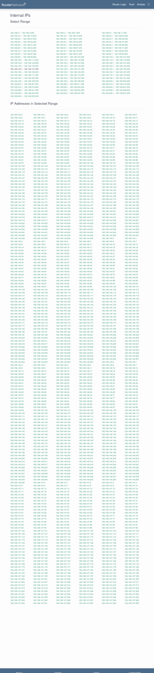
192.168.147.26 (85, 494)
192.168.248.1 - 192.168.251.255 (116, 93)
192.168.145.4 (62, 241)
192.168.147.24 (39, 494)
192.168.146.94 (39, 407)
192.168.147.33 (85, 497)
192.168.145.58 (39, 268)
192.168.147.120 (63, 539)
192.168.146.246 (86, 476)
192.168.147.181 (17, 570)
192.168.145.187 (86, 328)
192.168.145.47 (62, 262)
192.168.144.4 (108, 114)
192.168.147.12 (39, 488)
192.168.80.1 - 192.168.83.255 (115, 50)
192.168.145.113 (132, 292)
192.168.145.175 (109, 322)
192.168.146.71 (108, 395)
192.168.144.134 (40, 181)
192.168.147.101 (40, 530)
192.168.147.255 (132, 603)
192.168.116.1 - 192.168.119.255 (116, 59)
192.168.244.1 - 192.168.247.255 (70, 93)
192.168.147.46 (108, 503)
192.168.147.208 (63, 582)
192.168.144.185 (40, 205)
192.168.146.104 (132, 410)
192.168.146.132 (63, 425)
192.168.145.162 (86, 316)
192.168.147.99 (131, 527)
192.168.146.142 (17, 431)
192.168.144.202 (132, 211)
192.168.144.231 (86, 226)
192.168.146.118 (17, 419)
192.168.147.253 (86, 603)
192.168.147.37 (39, 500)
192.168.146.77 (108, 398)
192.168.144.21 (85, 123)
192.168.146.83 (85, 401)
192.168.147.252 (63, 603)
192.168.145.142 (109, 307)
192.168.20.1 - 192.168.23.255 (115, 35)
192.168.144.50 (62, 138)
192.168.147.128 (86, 542)
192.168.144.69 (62, 147)
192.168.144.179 (86, 202)
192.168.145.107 (132, 289)
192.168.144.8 (62, 117)
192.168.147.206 (17, 582)
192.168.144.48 (17, 138)
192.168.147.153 (109, 554)
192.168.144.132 (132, 178)
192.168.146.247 (109, 476)
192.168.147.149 (17, 554)
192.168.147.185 (109, 570)
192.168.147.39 (85, 500)
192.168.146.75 (62, 398)
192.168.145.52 (39, 265)
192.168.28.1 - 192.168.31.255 (69, 38)
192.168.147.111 (132, 533)
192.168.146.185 (40, 449)
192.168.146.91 (131, 404)
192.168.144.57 (85, 141)
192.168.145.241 (40, 355)
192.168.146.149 (40, 434)
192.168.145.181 (109, 325)
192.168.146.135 (132, 425)
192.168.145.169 (109, 319)
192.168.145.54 (85, 265)
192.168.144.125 (109, 175)
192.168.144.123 (63, 175)
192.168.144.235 (40, 229)
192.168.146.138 (63, 428)
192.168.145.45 (17, 262)
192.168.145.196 (132, 331)
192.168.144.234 (17, 229)
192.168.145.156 (132, 313)
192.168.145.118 (109, 295)
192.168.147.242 (109, 597)
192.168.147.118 (17, 539)
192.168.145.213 (86, 340)
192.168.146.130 (17, 425)
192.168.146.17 (85, 371)
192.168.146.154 (17, 437)
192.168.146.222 (17, 467)
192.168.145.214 (109, 340)
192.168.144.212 (63, 217)
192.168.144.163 (132, 193)
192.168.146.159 (86, 437)
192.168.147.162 (40, 561)
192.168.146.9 (39, 368)
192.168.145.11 (85, 244)
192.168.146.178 (17, 446)
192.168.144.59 (131, 141)
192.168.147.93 (39, 527)
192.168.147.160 (132, 557)
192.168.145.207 (86, 337)
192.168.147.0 (39, 482)
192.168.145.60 (85, 268)
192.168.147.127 (63, 542)
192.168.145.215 (132, 340)
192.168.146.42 (39, 383)
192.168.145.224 (63, 346)
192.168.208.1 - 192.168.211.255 (70, 84)
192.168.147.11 (17, 488)
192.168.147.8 (85, 485)
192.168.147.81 (62, 521)
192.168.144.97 (17, 162)
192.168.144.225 (86, 223)
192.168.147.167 (132, 561)
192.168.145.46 (39, 262)
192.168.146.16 (62, 371)
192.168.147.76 (85, 518)
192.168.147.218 (17, 588)
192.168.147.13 (62, 488)
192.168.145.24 (108, 250)
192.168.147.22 (131, 491)
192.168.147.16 (131, 488)
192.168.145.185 (40, 328)
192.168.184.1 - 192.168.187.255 (70, 78)
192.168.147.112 (17, 536)
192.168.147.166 (109, 561)
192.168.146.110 (132, 413)
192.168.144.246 (17, 235)
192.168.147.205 (132, 579)
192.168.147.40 (108, 500)
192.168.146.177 (132, 443)
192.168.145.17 (85, 247)
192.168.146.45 (108, 383)
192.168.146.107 (63, 413)
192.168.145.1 (131, 238)
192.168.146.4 (62, 365)
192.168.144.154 (86, 190)
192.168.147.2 (85, 482)
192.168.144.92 (39, 159)
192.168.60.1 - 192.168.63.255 (23, 47)
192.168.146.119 (40, 419)
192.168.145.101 (132, 286)
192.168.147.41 (131, 500)
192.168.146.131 (40, 425)
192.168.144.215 (132, 217)
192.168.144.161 (86, 193)
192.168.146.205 (40, 458)
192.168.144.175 (132, 199)
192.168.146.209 (132, 458)
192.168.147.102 (63, 530)
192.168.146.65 (108, 392)
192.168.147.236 (132, 594)
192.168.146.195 (86, 452)
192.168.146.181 (86, 446)
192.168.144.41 (131, 132)
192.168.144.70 (85, 147)
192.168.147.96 (85, 527)
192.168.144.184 (17, 205)
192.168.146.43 (62, 383)
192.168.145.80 (85, 277)
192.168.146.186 (63, 449)
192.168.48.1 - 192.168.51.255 (23, 44)
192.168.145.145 (40, 310)
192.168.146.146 (109, 431)
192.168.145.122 (63, 298)
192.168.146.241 (109, 473)
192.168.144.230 (63, 226)
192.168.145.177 (17, 325)
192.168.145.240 (17, 355)
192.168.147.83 (108, 521)
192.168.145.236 (63, 352)
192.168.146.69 (62, 395)
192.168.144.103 (17, 166)
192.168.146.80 (39, 401)
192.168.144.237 (86, 229)
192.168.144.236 (63, 229)
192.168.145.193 (86, 331)
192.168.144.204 (40, 214)
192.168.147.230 (132, 591)
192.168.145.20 (17, 250)
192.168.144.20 (62, 123)
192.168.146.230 (17, 470)
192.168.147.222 (109, 588)
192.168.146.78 (131, 398)
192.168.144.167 (86, 196)
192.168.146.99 (17, 410)
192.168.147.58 (85, 509)
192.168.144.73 (17, 150)
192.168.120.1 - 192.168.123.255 (24, 63)
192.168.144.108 (132, 166)
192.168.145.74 (85, 274)
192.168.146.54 (39, 389)
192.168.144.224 (63, 223)
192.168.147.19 (62, 491)
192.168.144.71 (108, 147)
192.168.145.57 (17, 268)
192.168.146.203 (132, 455)
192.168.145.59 (62, 268)
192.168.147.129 (109, 542)
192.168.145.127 (40, 301)
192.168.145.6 (108, 241)
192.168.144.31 (39, 129)
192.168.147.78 (131, 518)
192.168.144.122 (40, 175)
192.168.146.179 (40, 446)
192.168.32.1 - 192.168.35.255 (115, 38)
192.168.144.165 (40, 196)
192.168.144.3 (85, 114)
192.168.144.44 (62, 135)
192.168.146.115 (109, 416)
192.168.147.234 (86, 594)
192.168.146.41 (17, 383)
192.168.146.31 (131, 377)
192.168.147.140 (86, 548)
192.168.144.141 (63, 184)
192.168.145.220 (109, 343)
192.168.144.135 (63, 181)
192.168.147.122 (109, 539)
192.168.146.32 (17, 380)
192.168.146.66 (131, 392)
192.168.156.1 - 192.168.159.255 (24, 72)
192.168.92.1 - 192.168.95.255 (115, 53)
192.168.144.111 (63, 169)
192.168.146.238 (40, 473)
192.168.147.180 (132, 567)
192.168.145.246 (17, 358)
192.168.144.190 (17, 208)
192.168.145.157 (17, 316)
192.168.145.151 (17, 313)
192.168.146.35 (85, 380)
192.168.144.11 (131, 117)
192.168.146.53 (17, 389)
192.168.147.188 (40, 573)
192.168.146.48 (39, 386)
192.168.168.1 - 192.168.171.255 (24, 75)
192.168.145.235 (40, 352)
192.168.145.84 (17, 280)
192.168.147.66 (131, 512)
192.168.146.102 (86, 410)
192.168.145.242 (63, 355)
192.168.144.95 (108, 159)
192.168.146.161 (132, 437)
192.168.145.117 (86, 295)
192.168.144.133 (17, 181)
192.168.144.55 (39, 141)
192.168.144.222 (17, 223)
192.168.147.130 (132, 542)
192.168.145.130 (109, 301)
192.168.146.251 (63, 479)
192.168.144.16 (108, 120)
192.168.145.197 (17, 334)
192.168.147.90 (108, 524)
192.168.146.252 (86, 479)
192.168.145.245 (132, 355)
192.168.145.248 (63, 358)
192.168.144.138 (132, 181)
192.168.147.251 (40, 603)
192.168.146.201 (86, 455)
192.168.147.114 (63, 536)
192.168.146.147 (132, 431)
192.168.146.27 (39, 377)
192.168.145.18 (108, 247)
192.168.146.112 (40, 416)
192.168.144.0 (16, 114)
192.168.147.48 (17, 506)
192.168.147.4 (131, 482)
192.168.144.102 (132, 162)
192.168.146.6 (108, 365)
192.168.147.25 (62, 494)
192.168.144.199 (63, 211)
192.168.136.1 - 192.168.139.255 (70, 66)
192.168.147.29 (17, 497)
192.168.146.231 (40, 470)
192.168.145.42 (85, 259)
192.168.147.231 (17, 594)
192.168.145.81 (108, 277)
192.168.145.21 (39, 250)
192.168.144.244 (109, 232)
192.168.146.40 (131, 380)
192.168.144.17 (131, 120)
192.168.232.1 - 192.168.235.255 (70, 90)
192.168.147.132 (40, 545)
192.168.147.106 (17, 533)
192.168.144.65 (108, 144)
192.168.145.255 (86, 362)
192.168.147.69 (62, 515)
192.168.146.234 (109, 470)
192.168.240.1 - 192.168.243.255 (24, 93)
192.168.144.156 (132, 190)
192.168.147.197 (86, 576)
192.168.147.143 (17, 551)
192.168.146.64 (85, 392)
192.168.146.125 (40, 422)
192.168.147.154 (132, 554)
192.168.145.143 (132, 307)
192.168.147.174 (132, 564)
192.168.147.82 (85, 521)
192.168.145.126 (17, 301)
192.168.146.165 (86, 440)
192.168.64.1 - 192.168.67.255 (69, 47)
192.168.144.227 (132, 223)
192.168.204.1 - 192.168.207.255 (24, 84)
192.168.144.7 (39, 117)
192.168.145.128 (63, 301)
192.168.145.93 (85, 283)
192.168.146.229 (132, 467)
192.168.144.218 (63, 220)
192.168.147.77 (108, 518)
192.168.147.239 (40, 597)
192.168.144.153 (63, 190)
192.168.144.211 (40, 217)
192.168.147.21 (108, 491)
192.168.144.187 (86, 205)
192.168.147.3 (108, 482)
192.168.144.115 (17, 172)
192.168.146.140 (109, 428)
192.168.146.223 (40, 467)
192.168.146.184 (17, 449)
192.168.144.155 (109, 190)
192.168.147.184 (86, 570)
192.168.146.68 (39, 395)
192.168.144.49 (39, 138)
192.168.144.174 (109, 199)
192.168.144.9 (85, 117)
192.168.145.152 (40, 313)
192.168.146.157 (40, 437)
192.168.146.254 (132, 479)
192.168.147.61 (17, 512)
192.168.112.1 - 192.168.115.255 (70, 59)
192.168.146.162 (17, 440)
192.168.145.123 (86, 298)
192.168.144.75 (62, 150)
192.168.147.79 (17, 521)
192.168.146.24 (108, 374)
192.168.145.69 (17, 274)
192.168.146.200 (63, 455)
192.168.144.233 (132, 226)
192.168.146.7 (131, 365)
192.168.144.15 (85, 120)
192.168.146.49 (62, 386)
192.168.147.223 (132, 588)
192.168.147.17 (17, 491)
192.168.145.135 (86, 304)
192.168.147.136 (132, 545)
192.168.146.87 (39, 404)
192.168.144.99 (62, 162)
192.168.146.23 (85, 374)
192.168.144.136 (86, 181)
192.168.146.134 (109, 425)
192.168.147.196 (63, 576)
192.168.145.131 (132, 301)
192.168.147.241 (86, 597)
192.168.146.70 (85, 395)
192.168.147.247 (86, 600)
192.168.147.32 (62, 497)
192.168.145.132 (17, 304)
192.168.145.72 (62, 274)
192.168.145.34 (39, 256)
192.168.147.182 (40, 570)
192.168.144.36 (17, 132)
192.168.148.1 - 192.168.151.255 (70, 69)
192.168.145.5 (85, 241)
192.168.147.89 (85, 524)
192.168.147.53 (131, 506)
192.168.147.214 (63, 585)
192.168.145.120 (17, 298)
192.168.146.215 (132, 461)
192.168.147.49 (39, 506)
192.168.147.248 (109, 600)
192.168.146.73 (17, 398)
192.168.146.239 (63, 473)
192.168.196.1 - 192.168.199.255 (70, 81)
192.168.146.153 (132, 434)
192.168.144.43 (39, 135)
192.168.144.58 (108, 141)
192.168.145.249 (86, 358)
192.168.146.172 (63, 443)
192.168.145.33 (17, 256)
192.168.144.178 (63, 202)
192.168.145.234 (17, 352)
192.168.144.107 (109, 166)
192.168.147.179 (109, 567)
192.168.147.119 (40, 539)
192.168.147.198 (109, 576)
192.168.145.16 (62, 247)
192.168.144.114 (132, 169)
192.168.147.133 (63, 545)
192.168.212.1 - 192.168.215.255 (116, 84)
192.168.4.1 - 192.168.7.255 (68, 32)
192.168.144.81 (62, 153)
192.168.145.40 (39, 259)
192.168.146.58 (108, 389)
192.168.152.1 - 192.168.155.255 (116, 69)
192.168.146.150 (63, 434)
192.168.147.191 (109, 573)
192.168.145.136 (109, 304)
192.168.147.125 (40, 542)
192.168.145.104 (63, 289)
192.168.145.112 (109, 292)
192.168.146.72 (131, 395)
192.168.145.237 (86, 352)
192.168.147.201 (40, 579)
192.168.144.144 (132, 184)
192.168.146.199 (40, 455)
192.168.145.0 (108, 238)
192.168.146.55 (62, 389)
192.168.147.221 (86, 588)
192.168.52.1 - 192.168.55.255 (69, 44)
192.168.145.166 (40, 319)
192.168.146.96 (85, 407)
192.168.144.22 (108, 123)
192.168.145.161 (63, 316)
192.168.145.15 (39, 247)
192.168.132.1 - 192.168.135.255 (24, 66)
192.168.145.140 (63, 307)
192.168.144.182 (109, 202)
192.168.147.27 (108, 494)
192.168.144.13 (39, 120)
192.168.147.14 (85, 488)
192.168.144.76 (85, 150)
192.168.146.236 (132, 470)
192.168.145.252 (17, 362)
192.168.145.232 (109, 349)
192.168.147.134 (86, 545)
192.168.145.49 (108, 262)
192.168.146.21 (39, 374)
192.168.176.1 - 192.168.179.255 (116, 75)
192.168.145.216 (17, 343)
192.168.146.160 (109, 437)
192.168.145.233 (132, 349)
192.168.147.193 (17, 576)
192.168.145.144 (17, 310)
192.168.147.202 (63, 579)
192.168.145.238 (109, 352)
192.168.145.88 (108, 280)
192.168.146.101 (63, 410)
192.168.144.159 (40, 193)
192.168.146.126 (63, 422)
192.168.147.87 (39, 524)
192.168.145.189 (132, 328)
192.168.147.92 (17, 527)
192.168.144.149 (109, 187)
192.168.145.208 (109, 337)
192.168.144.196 (132, 208)
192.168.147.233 (63, 594)
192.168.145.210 (17, 340)
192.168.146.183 (132, 446)
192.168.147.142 (132, 548)
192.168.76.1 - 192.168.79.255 (69, 50)
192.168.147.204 (109, 579)
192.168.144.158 (17, 193)
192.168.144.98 (39, 162)
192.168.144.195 (109, 208)
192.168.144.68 (39, 147)
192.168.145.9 (39, 244)
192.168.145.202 (109, 334)
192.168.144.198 (40, 211)
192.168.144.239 (132, 229)
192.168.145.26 (17, 253)
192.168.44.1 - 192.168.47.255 (115, 41)
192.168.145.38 (131, 256)
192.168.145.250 (109, 358)
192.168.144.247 (40, 235)
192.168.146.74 (39, 398)
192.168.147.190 (86, 573)
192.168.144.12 (17, 120)
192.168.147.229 (109, 591)
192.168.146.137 (40, 428)
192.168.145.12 (108, 244)
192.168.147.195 (40, 576)
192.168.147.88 (62, 524)
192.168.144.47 (131, 135)
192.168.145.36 (85, 256)
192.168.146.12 (108, 368)
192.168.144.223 (40, 223)
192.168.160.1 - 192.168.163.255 (70, 72)
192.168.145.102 (17, 289)
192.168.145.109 (40, 292)
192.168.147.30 (39, 497)
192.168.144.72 (131, 147)
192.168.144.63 (62, 144)
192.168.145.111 (86, 292)
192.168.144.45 (85, 135)
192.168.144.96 (131, 159)
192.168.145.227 (132, 346)
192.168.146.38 (108, 380)
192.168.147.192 (132, 573)
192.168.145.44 (131, 259)
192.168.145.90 (17, 283)
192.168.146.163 (40, 440)
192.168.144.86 (39, 156)
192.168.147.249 (132, 600)
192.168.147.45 (85, 503)
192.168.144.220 (109, 220)
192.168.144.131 (109, 178)
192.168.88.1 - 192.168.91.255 (69, 53)
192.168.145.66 (85, 271)
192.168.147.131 (17, 545)
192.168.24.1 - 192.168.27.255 (23, 38)
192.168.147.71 (108, 515)
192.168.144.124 (86, 175)
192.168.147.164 (86, 561)
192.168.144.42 (17, 135)
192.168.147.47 (131, 503)
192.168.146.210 (17, 461)
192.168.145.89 (131, 280)
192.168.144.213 (86, 217)
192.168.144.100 (86, 162)
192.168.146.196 (109, 452)
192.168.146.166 (109, 440)
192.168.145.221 (132, 343)
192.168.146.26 (17, 377)
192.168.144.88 (85, 156)
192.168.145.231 (86, 349)
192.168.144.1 (39, 114)
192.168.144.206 (86, 214)
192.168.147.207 (40, 582)
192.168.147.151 (63, 554)
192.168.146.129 (132, 422)
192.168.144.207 (109, 214)
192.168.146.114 (86, 416)
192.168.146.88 (62, 404)
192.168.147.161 (17, 561)
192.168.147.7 (62, 485)
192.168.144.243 (86, 232)
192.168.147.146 (86, 551)
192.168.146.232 (63, 470)
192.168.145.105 (86, 289)
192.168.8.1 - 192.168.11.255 (114, 32)
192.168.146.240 (86, 473)
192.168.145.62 (131, 268)
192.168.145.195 (109, 331)
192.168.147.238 (17, 597)
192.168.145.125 (132, 298)
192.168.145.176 (132, 322)
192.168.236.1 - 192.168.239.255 (116, 90)
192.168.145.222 (17, 346)
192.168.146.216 (17, 464)
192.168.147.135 (109, 545)
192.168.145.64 (39, 271)
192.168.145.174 (86, 322)
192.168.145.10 (62, 244)
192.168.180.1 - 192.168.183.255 (24, 78)
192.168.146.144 (63, 431)
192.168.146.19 (131, 371)
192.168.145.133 (40, 304)
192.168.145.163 (109, 316)
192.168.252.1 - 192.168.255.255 (24, 96)
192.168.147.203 (86, 579)
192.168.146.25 (131, 374)
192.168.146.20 (17, 374)
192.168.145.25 (131, 250)
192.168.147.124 (17, 542)
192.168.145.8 (16, 244)
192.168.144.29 (131, 126)
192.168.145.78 (39, 277)
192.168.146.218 (63, 464)
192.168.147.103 (86, 530)
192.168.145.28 (39, 253)
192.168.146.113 (63, 416)
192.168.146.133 (86, 425)
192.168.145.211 (40, 340)
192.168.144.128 (40, 178)
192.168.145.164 (132, 316)
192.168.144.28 (108, 126)
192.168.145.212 (63, 340)
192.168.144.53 (131, 138)
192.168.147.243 (132, 597)
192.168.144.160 (63, 193)
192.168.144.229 (40, 226)
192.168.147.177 (63, 567)
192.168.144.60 (17, 144)
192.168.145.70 (39, 274)
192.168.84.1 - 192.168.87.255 (23, 53)
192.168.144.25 (39, 126)
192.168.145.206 (63, 337)
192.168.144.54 (17, 141)
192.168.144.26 (62, 126)
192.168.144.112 (86, 169)
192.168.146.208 (109, 458)
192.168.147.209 (86, 582)
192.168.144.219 (86, 220)
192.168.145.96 (17, 286)
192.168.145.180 (86, 325)
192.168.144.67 (17, 147)
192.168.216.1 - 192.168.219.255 (24, 87)
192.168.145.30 (85, 253)
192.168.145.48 (85, 262)
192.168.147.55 (17, 509)
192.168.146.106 (40, 413)
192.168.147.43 (39, 503)
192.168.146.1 (131, 362)
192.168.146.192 (17, 452)
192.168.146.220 (109, 464)
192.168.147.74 (39, 518)
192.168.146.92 (17, 407)
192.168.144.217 (40, 220)
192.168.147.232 (40, 594)
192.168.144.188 (109, 205)
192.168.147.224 (17, 591)
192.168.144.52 (108, 138)
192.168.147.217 (132, 585)
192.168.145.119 (132, 295)
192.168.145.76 (131, 274)
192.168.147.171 (63, 564)
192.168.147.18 (39, 491)
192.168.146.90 (108, 404)
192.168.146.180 (63, 446)
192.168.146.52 (131, 386)
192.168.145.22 (62, 250)
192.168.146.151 (86, 434)
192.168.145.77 (17, 277)
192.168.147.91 (131, 524)
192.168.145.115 (40, 295)
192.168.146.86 (17, 404)
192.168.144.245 (132, 232)
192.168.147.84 (131, 521)
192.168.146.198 (17, 455)
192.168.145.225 (86, 346)
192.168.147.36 (17, 500)
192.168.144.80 (39, 153)
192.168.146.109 (109, 413)
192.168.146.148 (17, 434)
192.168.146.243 (17, 476)
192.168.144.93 (62, 159)
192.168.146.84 (108, 401)
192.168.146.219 (86, 464)
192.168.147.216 (109, 585)
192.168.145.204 (17, 337)
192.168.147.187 (17, 573)
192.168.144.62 (39, 144)
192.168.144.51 (85, 138)
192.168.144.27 (85, 126)
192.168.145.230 (63, 349)
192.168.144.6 (16, 117)
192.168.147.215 (86, 585)
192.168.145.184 (17, 328)
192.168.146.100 (40, 410)
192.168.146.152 (109, 434)
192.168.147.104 (109, 530)
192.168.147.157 (63, 557)
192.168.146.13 (131, 368)
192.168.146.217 (40, 464)
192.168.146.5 (85, 365)
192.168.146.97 (108, 407)
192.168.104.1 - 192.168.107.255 (116, 56)
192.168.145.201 (86, 334)
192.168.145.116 (63, 295)
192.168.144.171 (40, 199)
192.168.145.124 (109, 298)
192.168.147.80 (39, 521)
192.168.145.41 (62, 259)
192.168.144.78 (131, 150)
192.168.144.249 (86, 235)
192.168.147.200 (17, 579)
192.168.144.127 (17, 178)
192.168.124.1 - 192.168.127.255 (70, 63)
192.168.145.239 (132, 352)
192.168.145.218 (63, 343)
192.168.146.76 (85, 398)
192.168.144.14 (62, 120)
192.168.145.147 (86, 310)
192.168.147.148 (132, 551)
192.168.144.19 (39, 123)
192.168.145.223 (40, 346)
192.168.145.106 (109, 289)
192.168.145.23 (85, 250)
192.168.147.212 (17, 585)
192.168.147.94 (62, 527)
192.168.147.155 (17, 557)
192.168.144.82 (85, 153)
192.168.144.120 (132, 172)
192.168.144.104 (40, 166)
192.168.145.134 (63, 304)
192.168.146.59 (131, 389)
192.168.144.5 (131, 114)
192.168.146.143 (40, 431)
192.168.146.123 (132, 419)
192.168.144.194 (86, 208)
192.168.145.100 (109, 286)
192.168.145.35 (62, 256)
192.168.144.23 (131, 123)
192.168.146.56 (85, 389)
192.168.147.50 (62, 506)
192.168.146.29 (85, 377)
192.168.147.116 (109, 536)
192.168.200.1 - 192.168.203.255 (116, 81)
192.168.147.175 (17, 567)
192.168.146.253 (109, 479)
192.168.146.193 (40, 452)
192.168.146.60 (17, 392)
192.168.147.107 (40, 533)
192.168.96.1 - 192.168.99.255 (23, 56)
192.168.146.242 (132, 473)
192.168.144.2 (62, 114)
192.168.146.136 (17, 428)
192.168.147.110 (109, 533)
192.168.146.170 (40, 443)
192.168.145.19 (131, 247)
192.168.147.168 (17, 564)
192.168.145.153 (63, 313)
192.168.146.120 (63, 419)
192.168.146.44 (85, 383)
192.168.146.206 (63, 458)
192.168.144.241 (40, 232)
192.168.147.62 (39, 512)
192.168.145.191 (40, 331)
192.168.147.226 (40, 591)
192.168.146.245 (63, 476)
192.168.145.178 (40, 325)
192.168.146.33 (39, 380)
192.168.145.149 (109, 310)
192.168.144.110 (40, 169)
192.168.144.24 (17, 126)
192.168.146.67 (17, 395)
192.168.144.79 (17, 153)
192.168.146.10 (62, 368)
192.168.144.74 (39, 150)
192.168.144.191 (40, 208)
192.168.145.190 (17, 331)
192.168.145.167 (63, 319)
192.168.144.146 (40, 187)
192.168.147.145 (63, 551)
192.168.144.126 (132, 175)
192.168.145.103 (40, 289)
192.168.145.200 (63, 334)
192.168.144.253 (40, 238)
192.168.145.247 (40, 358)
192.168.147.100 (17, 530)
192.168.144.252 (17, 238)
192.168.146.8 (16, 368)
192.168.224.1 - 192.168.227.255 (116, 87)
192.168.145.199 (40, 334)
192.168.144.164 (17, 196)
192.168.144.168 (109, 196)
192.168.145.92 (62, 283)
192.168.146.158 (63, 437)
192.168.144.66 (131, 144)
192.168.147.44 (62, 503)
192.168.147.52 (108, 506)
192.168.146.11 (85, 368)
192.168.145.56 (131, 265)
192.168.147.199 (132, 576)
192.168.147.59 (108, 509)
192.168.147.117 (132, 536)
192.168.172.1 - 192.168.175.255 (70, 75)
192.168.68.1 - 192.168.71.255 (115, 47)
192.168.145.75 (108, 274)
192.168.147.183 (63, 570)
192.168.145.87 (85, 280)
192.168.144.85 (17, 156)
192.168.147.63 (62, 512)
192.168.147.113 (40, 536)
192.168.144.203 (17, 214)
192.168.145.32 (131, 253)
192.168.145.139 (40, 307)
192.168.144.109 (17, 169)
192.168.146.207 (86, 458)
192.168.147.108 (63, 533)
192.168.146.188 (86, 449)
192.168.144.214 (109, 217)
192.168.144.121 (17, 175)
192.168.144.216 (17, 220)
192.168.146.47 (17, 386)
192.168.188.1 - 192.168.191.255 (116, 78)
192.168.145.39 (17, 259)
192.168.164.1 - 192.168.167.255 (116, 72)
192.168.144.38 (62, 132)
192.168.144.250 (109, 235)
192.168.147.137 (17, 548)
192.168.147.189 (63, 573)
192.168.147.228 (86, 591)
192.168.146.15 (39, 371)
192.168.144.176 (17, 202)
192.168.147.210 (109, 582)
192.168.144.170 (17, 199)
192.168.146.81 (62, 401)
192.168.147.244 (17, 600)
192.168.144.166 (63, 196)
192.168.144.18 (17, 123)
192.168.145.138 (17, 307)
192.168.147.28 (131, 494)
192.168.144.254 (63, 238)
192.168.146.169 (17, 443)
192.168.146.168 (132, 440)
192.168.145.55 (108, 265)
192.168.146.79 (17, 401)
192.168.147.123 (132, 539)
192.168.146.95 (62, 407)
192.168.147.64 (85, 512)
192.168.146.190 (132, 449)
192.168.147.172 (86, 564)
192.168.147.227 (63, 591)
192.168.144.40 (108, 132)
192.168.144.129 (63, 178)
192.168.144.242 (63, 232)
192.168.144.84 (131, 153)
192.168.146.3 (39, 365)
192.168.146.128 (109, 422)
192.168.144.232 (109, 226)
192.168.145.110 (63, 292)
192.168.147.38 (62, 500)
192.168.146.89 (85, 404)
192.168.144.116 (40, 172)
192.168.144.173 (86, 199)
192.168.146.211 (40, 461)
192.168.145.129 (86, 301)
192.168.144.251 (132, 235)
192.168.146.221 (132, 464)
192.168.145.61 (108, 268)
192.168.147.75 (62, 518)
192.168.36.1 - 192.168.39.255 (23, 41)
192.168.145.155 (109, 313)
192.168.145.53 (62, 265)
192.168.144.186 (63, 205)
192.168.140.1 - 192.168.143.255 (116, 66)
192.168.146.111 (17, 416)
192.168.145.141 (86, 307)
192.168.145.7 (131, 241)
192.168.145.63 (17, 271)
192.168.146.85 (131, 401)
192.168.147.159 (109, 557)
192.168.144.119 (109, 172)
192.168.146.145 (86, 431)
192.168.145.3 (39, 241)
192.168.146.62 (39, 392)
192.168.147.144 (40, 551)
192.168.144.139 (17, 184)
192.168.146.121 (86, 419)
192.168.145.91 (39, 283)
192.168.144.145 (17, 187)
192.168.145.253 (40, 362)
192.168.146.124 (17, 422)
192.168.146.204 (17, 458)
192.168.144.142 (86, 184)
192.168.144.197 (17, 211)
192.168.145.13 (131, 244)
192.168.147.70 (85, 515)
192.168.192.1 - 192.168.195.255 (24, 81)
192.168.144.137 (109, 181)
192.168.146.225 (86, 467)
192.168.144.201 (109, 211)
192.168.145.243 (86, 355)
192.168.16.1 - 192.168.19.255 (69, 35)
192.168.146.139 (86, 428)
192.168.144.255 (86, 238)
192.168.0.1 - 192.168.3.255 (22, 32)
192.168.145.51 (17, 265)
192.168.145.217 (40, 343)
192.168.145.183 (132, 325)
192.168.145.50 (131, 262)
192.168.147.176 (40, 567)
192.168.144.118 (86, 172)
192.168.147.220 (63, 588)
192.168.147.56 (39, 509)
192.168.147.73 (17, 518)
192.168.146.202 (109, 455)
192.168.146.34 (62, 380)
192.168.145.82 (131, 277)
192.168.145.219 (86, 343)
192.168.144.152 (40, 190)
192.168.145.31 (108, 253)
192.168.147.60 (131, 509)
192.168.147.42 (17, 503)
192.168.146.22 (62, 374)
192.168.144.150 (132, 187)
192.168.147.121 (86, 539)
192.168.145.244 (109, 355)
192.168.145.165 (17, 319)
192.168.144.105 (63, 166)
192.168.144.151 (17, 190)
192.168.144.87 (62, 156)
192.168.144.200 (86, 211)
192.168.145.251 (132, 358)
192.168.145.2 (16, 241)
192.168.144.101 (109, 162)
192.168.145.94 (108, 283)
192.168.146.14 (17, 371)
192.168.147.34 (108, 497)
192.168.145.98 (62, 286)
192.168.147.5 (16, 485)
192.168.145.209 (132, 337)
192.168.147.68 (39, 515)
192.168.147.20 (85, 491)
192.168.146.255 (17, 482)
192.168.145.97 (39, 286)
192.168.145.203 (132, 334)
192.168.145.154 (86, 313)
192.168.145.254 (63, 362)
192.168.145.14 (17, 247)
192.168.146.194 (63, 452)
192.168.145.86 (62, 280)
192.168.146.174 (86, 443)
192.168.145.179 (63, 325)
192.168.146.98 (131, 407)
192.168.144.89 (108, 156)
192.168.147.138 (40, 548)
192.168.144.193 (63, 208)
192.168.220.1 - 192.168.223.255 (70, 87)
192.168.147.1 (62, 482)
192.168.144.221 (132, 220)
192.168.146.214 (109, 461)
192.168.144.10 (108, 117)
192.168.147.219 (40, 588)
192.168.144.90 (131, 156)
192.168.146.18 (108, 371)
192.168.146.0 (108, 362)
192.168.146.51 (108, 386)
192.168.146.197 (132, 452)
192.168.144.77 (108, 150)
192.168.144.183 (132, 202)
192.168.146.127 (86, 422)
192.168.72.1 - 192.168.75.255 (23, 50)
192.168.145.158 (40, 316)
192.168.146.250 (40, 479)
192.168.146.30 (108, 377)
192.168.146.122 (109, 419)
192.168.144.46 (108, 135)
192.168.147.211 (132, 582)
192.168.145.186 (63, 328)
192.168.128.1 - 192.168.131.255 (116, 63)
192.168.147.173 (109, 564)
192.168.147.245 (40, 600)
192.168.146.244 (40, 476)
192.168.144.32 (62, 129)
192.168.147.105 (132, 530)
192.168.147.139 (63, 548)
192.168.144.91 (17, 159)
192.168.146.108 (86, 413)
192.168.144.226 (109, 223)
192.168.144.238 (109, 229)
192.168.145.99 (85, 286)
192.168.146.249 (17, 479)
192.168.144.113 (109, 169)
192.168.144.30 (17, 129)
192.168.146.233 (86, 470)
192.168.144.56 (62, 141)
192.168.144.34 (108, 129)
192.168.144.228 (17, 226)
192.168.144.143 (109, 184)
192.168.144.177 (40, 202)
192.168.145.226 (109, 346)
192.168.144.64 (85, 144)
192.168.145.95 (131, 283)
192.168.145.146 (63, 310)
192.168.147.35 (131, 497)
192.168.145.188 (109, 328)
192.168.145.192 (63, 331)
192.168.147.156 (40, 557)
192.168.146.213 (86, 461)
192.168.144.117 (63, 172)
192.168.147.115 (86, 536)
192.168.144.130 (86, 178)
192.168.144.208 (132, 214)
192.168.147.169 (40, 564)
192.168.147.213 (40, 585)
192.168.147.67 (17, 515)
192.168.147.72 (131, 515)
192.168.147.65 (108, 512)
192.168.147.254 (109, 603)
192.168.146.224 (63, 467)
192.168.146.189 (109, 449)
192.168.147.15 (108, 488)
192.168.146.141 (132, 428)
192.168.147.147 (109, 551)
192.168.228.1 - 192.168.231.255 (24, 90)
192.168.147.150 (40, 554)
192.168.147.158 (86, 557)
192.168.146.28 (62, 377)
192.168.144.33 (85, 129)
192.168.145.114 (17, 295)
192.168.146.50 (85, 386)
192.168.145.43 (108, 259)
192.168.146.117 (132, 416)
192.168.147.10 (131, 485)
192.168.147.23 (17, 494)
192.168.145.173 (63, 322)
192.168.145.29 (62, 253)
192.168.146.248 (132, 476)
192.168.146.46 (131, 383)
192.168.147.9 (108, 485)
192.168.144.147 (63, 187)
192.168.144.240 (17, 232)
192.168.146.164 (63, 440)
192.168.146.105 (17, 413)
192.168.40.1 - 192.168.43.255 (69, 41)
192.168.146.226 (109, 467)
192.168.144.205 (63, 214)
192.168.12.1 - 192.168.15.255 (23, 35)
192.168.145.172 (40, 322)
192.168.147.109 (86, 533)
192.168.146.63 (62, 392)
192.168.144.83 (108, 153)
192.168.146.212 (63, 461)
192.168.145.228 (17, 349)
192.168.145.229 (40, 349)
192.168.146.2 (16, 365)
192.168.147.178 (86, 567)
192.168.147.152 (86, 554)
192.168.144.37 (39, 132)
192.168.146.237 (17, 473)
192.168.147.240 (63, 597)
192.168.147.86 (17, 524)
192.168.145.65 (62, 271)
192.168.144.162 (109, 193)
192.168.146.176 (109, 443)
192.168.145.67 (108, 271)
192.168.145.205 (40, 337)
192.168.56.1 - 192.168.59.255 (115, 44)
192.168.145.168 (86, 319)
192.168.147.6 (39, 485)
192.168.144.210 (17, 217)
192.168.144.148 (86, 187)
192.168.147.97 (108, 527)
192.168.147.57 (62, 509)
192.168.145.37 (108, 256)
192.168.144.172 (63, 199)
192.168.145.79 (62, 277)
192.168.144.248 (63, 235)
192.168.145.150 (132, 310)
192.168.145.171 (17, 322)
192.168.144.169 (132, 196)
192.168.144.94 (85, 159)
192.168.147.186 (132, 570)
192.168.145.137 (132, 304)
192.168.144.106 (86, 166)
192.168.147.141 (109, 548)
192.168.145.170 (132, 319)
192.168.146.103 (109, 410)
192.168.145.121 (40, 298)
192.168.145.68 (131, 271)
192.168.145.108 (17, 292)
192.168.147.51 (85, 506)
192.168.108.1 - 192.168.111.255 (24, 59)
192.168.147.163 (63, 561)
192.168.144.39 (85, 132)
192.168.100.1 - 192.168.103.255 (70, 56)
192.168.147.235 (109, 594)
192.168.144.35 (131, 129)
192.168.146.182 (109, 446)
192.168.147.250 (17, 603)
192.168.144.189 (132, 205)
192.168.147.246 (63, 600)
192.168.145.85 (39, 280)
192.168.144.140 (40, 184)
